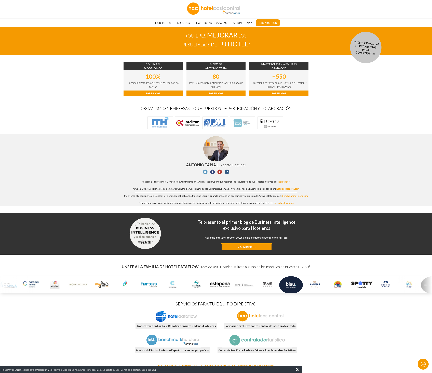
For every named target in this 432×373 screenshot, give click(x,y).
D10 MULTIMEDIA (192, 365)
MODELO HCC (163, 22)
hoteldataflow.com (284, 202)
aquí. (154, 369)
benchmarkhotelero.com (295, 195)
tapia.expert (284, 181)
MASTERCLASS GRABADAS (211, 22)
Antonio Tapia (242, 22)
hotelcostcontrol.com (287, 188)
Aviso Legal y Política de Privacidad (256, 365)
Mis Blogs (183, 22)
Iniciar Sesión (268, 22)
